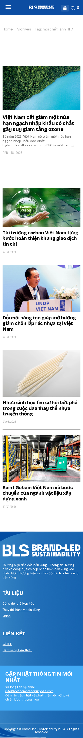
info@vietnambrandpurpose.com (29, 691)
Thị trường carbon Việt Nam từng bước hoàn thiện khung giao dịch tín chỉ (40, 238)
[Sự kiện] (65, 8)
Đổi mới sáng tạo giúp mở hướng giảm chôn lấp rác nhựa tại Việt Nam (39, 323)
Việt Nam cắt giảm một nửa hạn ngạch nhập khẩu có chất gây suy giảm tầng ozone (38, 123)
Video (7, 616)
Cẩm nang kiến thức (17, 650)
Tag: (54, 29)
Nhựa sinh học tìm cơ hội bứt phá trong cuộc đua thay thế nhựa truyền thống (40, 408)
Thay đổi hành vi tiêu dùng (21, 609)
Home (8, 29)
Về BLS (7, 644)
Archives (24, 29)
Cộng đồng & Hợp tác (18, 603)
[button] (8, 7)
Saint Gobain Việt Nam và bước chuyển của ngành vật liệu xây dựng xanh (38, 493)
